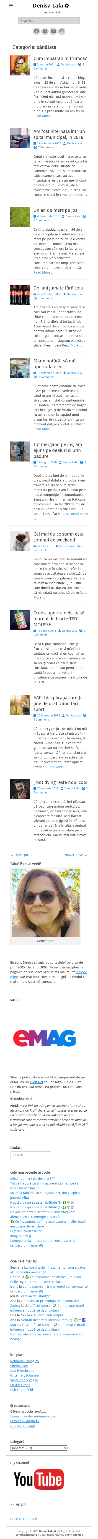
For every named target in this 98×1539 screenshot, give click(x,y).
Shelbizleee (19, 1366)
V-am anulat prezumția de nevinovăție (50, 1301)
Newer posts (76, 855)
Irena (14, 1286)
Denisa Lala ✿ (51, 5)
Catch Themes (74, 1534)
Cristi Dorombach (23, 1519)
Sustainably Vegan (24, 1380)
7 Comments (46, 147)
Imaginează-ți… (22, 1236)
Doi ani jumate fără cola (58, 288)
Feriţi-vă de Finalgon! (36, 1296)
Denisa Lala (68, 64)
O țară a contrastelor (26, 1231)
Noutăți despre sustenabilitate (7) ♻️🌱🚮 (53, 1320)
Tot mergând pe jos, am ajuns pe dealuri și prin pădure (58, 450)
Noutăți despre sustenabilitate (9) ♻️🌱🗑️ (42, 1202)
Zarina (15, 1305)
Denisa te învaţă (22, 1426)
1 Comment (45, 298)
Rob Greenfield (21, 1389)
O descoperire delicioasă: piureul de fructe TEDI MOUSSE (59, 618)
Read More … (44, 116)
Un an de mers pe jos (55, 210)
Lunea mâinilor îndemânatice (32, 1416)
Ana (13, 1301)
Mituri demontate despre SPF (32, 1178)
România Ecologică (24, 1361)
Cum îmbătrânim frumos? (60, 58)
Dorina (15, 1277)
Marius (15, 1324)
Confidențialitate (26, 1534)
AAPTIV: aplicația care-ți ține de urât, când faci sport (57, 703)
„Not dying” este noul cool (60, 782)
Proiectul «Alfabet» (24, 1421)
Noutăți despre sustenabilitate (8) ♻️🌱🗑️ (42, 1207)
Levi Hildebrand (22, 1370)
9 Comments (46, 377)
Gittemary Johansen (25, 1375)
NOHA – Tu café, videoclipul (42, 1315)
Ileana (15, 1267)
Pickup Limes (20, 1385)
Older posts (21, 855)
